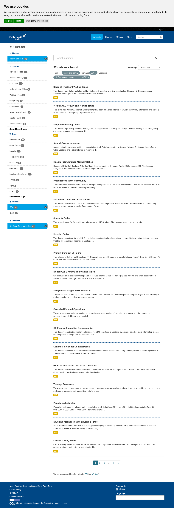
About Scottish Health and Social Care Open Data (31, 486)
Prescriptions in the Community (69, 180)
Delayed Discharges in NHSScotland (72, 290)
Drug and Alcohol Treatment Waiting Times (75, 421)
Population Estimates (64, 402)
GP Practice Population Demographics (73, 328)
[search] (156, 58)
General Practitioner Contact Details (71, 346)
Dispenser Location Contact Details (71, 199)
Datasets (97, 37)
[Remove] (77, 73)
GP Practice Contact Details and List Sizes (75, 365)
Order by (132, 67)
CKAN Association (17, 496)
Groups (119, 37)
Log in (160, 29)
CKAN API (14, 493)
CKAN (120, 489)
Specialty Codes (61, 218)
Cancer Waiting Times (64, 440)
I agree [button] (8, 21)
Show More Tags (17, 196)
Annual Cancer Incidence (66, 143)
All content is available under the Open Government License (41, 503)
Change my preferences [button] (37, 21)
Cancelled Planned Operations (69, 309)
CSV (55, 98)
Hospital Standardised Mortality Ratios (73, 161)
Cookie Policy (15, 489)
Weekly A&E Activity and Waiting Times (73, 105)
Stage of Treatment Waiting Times (70, 86)
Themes (108, 37)
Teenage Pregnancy (63, 384)
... (109, 462)
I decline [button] (19, 21)
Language (120, 493)
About (129, 37)
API (86, 474)
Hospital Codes (61, 234)
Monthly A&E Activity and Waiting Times (74, 271)
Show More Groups (18, 129)
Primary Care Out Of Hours (67, 252)
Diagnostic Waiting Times (66, 124)
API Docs (95, 474)
